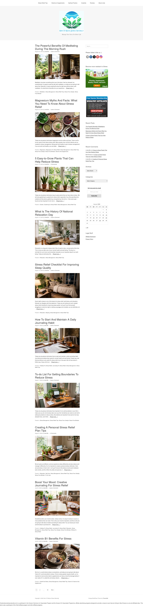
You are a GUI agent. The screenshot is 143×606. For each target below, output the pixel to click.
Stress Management (50, 92)
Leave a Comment (55, 51)
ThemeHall (105, 598)
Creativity (83, 3)
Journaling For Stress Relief (59, 365)
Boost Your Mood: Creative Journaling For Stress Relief (51, 483)
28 (100, 220)
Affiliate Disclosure (91, 236)
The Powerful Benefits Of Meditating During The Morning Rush (56, 47)
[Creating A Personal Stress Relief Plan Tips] (57, 462)
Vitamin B (70, 581)
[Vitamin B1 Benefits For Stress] (57, 570)
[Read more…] (70, 88)
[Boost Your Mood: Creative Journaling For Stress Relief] (57, 517)
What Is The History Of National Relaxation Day (54, 212)
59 (47, 590)
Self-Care (48, 473)
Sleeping (48, 312)
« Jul (87, 227)
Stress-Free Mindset (50, 151)
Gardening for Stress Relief (50, 204)
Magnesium (43, 149)
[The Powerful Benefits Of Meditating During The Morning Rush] (57, 80)
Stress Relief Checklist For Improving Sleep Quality (57, 265)
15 (103, 215)
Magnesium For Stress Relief (53, 149)
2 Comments (54, 164)
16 (106, 215)
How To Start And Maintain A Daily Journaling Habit (55, 320)
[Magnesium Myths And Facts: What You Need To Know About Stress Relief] (57, 138)
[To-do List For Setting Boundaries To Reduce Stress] (57, 409)
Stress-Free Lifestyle (69, 92)
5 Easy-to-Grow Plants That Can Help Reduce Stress (54, 159)
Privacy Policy (89, 239)
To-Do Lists (48, 475)
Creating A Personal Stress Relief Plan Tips (55, 428)
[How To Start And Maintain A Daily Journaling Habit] (57, 354)
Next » (52, 590)
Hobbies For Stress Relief (46, 365)
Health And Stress (44, 581)
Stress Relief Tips (43, 3)
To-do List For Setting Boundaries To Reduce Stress (56, 375)
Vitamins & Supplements (57, 3)
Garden (42, 204)
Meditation (42, 92)
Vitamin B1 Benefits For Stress (53, 538)
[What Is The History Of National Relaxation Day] (57, 246)
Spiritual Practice (72, 3)
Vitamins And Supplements (62, 151)
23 (106, 218)
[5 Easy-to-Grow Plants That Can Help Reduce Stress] (57, 193)
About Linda (102, 3)
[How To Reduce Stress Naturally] (71, 31)
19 (93, 218)
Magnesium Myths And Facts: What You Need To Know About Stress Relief (56, 103)
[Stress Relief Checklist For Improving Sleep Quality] (57, 299)
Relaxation (42, 257)
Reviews (92, 3)
